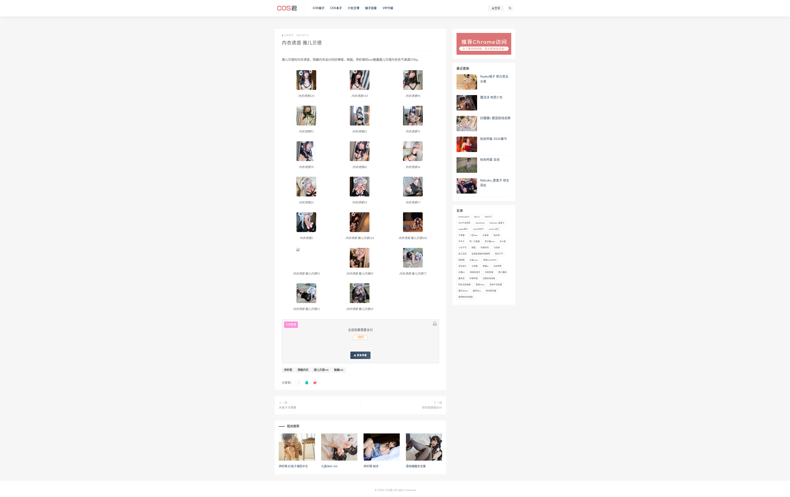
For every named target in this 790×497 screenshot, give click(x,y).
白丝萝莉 (497, 266)
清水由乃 (462, 266)
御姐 (474, 248)
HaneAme (479, 223)
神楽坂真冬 (475, 272)
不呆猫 (461, 235)
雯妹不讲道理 (496, 285)
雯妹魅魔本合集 (416, 466)
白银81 (461, 272)
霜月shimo (463, 291)
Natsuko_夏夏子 (496, 223)
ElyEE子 (488, 217)
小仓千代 (462, 248)
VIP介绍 (388, 8)
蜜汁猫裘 (502, 272)
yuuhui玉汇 (494, 229)
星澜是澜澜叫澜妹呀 (481, 254)
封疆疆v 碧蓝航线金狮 (495, 118)
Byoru (477, 217)
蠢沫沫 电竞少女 (491, 97)
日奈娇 (497, 248)
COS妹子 (318, 8)
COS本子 (336, 8)
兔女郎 (497, 235)
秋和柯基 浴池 (490, 159)
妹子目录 (371, 8)
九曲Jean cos (329, 466)
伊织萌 (288, 370)
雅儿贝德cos (321, 370)
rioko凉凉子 (478, 229)
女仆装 (503, 241)
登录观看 (361, 355)
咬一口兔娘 (474, 241)
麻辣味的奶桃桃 (465, 297)
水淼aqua (473, 260)
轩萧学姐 (473, 279)
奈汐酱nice (490, 241)
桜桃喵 (461, 260)
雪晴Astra (480, 285)
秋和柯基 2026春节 (493, 139)
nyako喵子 (463, 229)
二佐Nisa (473, 235)
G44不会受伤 (464, 223)
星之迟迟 (462, 254)
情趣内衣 (303, 370)
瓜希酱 (475, 266)
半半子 (461, 241)
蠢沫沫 (461, 279)
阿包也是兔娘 (464, 285)
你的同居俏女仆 (432, 407)
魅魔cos (338, 370)
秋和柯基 (489, 272)
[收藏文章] (298, 383)
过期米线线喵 (489, 279)
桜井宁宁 (499, 254)
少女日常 (353, 8)
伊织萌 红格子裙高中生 (293, 466)
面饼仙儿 (477, 291)
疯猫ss (485, 266)
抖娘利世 (485, 248)
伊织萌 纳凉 (371, 466)
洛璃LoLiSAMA (490, 260)
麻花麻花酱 (491, 291)
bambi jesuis (463, 217)
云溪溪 (485, 235)
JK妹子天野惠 (287, 407)
